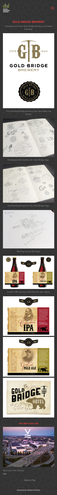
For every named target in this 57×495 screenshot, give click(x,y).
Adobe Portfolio (33, 490)
